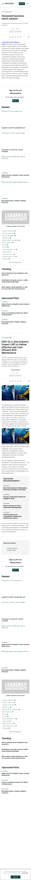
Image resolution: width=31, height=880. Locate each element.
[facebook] (10, 37)
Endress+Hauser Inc (7, 233)
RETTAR (4, 247)
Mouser (4, 245)
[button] (3, 4)
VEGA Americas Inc (7, 254)
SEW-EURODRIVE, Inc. (8, 249)
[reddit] (18, 37)
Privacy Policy (25, 873)
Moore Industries (7, 242)
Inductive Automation (8, 235)
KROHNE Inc (5, 238)
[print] (28, 37)
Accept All (15, 877)
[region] (15, 874)
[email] (20, 37)
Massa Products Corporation (10, 240)
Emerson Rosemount (8, 231)
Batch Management (7, 11)
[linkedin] (13, 37)
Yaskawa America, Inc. (8, 256)
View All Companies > (15, 262)
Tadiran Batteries (7, 252)
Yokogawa (5, 259)
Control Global (15, 369)
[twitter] (15, 37)
